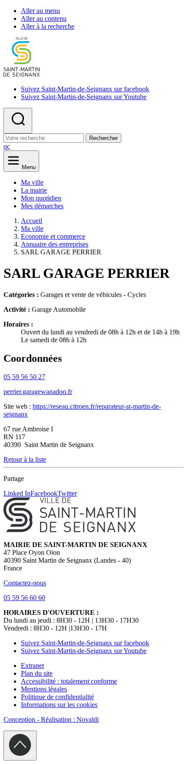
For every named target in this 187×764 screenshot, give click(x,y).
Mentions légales (44, 689)
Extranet (32, 665)
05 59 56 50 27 (24, 376)
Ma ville (32, 182)
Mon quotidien (41, 198)
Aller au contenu (44, 18)
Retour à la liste (24, 459)
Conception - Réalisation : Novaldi (51, 719)
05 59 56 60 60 (24, 597)
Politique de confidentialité (57, 697)
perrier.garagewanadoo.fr (37, 391)
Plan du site (37, 673)
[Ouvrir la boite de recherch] (17, 120)
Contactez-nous (24, 583)
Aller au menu (40, 10)
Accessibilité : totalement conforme (69, 681)
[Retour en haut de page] (20, 746)
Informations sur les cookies (59, 704)
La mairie (34, 190)
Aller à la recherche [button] (47, 26)
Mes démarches (42, 206)
